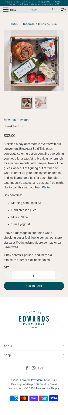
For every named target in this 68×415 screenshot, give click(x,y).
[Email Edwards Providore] (40, 368)
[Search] (54, 9)
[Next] (60, 60)
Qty (6, 267)
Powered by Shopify (48, 388)
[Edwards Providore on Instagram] (34, 368)
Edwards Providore (16, 119)
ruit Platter (44, 187)
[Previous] (7, 60)
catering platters (44, 2)
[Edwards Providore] (34, 9)
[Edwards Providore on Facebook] (27, 368)
